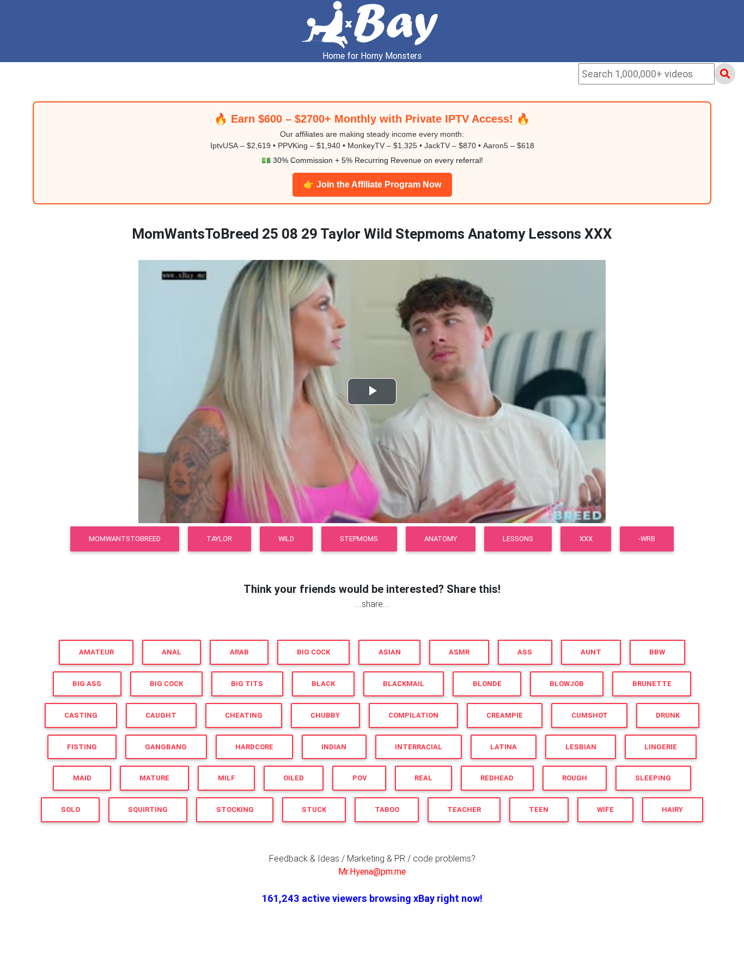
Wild (286, 538)
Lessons (518, 538)
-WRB (646, 538)
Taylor (219, 538)
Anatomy (440, 538)
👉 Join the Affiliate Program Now (372, 184)
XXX (586, 538)
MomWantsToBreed (125, 538)
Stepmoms (359, 538)
